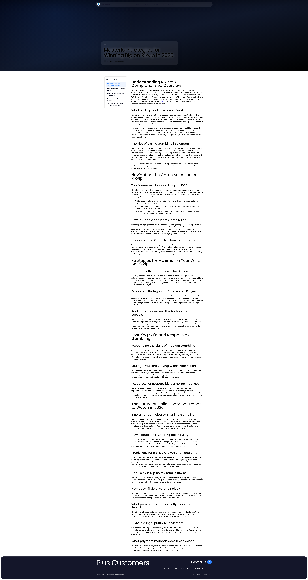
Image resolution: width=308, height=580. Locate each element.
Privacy (199, 574)
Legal (209, 574)
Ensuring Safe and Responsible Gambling (115, 99)
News (176, 568)
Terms (205, 574)
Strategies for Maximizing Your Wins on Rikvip (115, 94)
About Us (193, 574)
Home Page (168, 568)
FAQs (182, 568)
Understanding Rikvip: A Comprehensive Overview (114, 84)
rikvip (162, 101)
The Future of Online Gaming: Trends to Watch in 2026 (115, 104)
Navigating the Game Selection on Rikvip (116, 89)
